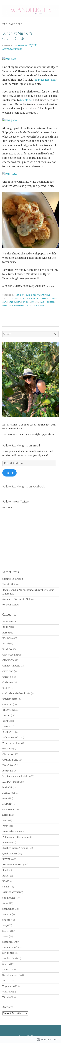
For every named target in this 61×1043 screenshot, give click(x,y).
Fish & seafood (10, 737)
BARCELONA (9, 621)
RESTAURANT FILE (41, 295)
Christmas (7, 682)
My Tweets (8, 507)
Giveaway (7, 748)
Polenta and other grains (15, 837)
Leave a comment (12, 48)
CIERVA (6, 688)
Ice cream (7, 770)
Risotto (6, 870)
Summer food (9, 947)
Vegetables (8, 986)
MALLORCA (8, 793)
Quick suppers (9, 853)
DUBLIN (6, 726)
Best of (6, 632)
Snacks (6, 920)
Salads (5, 886)
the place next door (44, 79)
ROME (5, 881)
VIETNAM (7, 991)
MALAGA (7, 787)
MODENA (7, 804)
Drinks (6, 721)
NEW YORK (8, 809)
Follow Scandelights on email (21, 445)
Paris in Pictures (10, 584)
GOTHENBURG (10, 760)
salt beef (39, 305)
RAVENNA (7, 859)
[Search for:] (30, 334)
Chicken (6, 677)
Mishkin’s (26, 100)
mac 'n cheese (46, 302)
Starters (6, 931)
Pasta (5, 826)
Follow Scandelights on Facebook (23, 486)
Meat (5, 798)
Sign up (9, 472)
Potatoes (7, 842)
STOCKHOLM (9, 942)
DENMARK (8, 710)
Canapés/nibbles (11, 665)
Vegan (5, 980)
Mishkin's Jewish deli (14, 305)
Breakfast (7, 649)
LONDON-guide (24, 295)
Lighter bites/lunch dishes (16, 776)
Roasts (6, 875)
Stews (5, 936)
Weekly (6, 997)
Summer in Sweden (12, 579)
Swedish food (9, 958)
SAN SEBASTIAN (11, 892)
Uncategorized (10, 975)
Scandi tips (8, 909)
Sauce (5, 903)
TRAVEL (6, 969)
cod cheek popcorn (19, 298)
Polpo (30, 305)
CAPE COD (7, 671)
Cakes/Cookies (10, 654)
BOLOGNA (8, 638)
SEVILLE (6, 914)
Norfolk (6, 815)
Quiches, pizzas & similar (15, 848)
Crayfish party (9, 699)
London (25, 302)
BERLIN (6, 627)
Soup (5, 925)
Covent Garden (39, 298)
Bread (5, 643)
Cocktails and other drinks (16, 693)
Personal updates (11, 831)
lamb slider (14, 302)
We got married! (10, 604)
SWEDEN (7, 953)
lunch (34, 302)
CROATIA (7, 704)
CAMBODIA (8, 660)
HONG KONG (9, 765)
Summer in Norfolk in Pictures (18, 599)
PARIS (5, 820)
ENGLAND (7, 732)
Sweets (6, 964)
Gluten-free (8, 754)
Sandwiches (8, 898)
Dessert (6, 715)
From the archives (12, 743)
